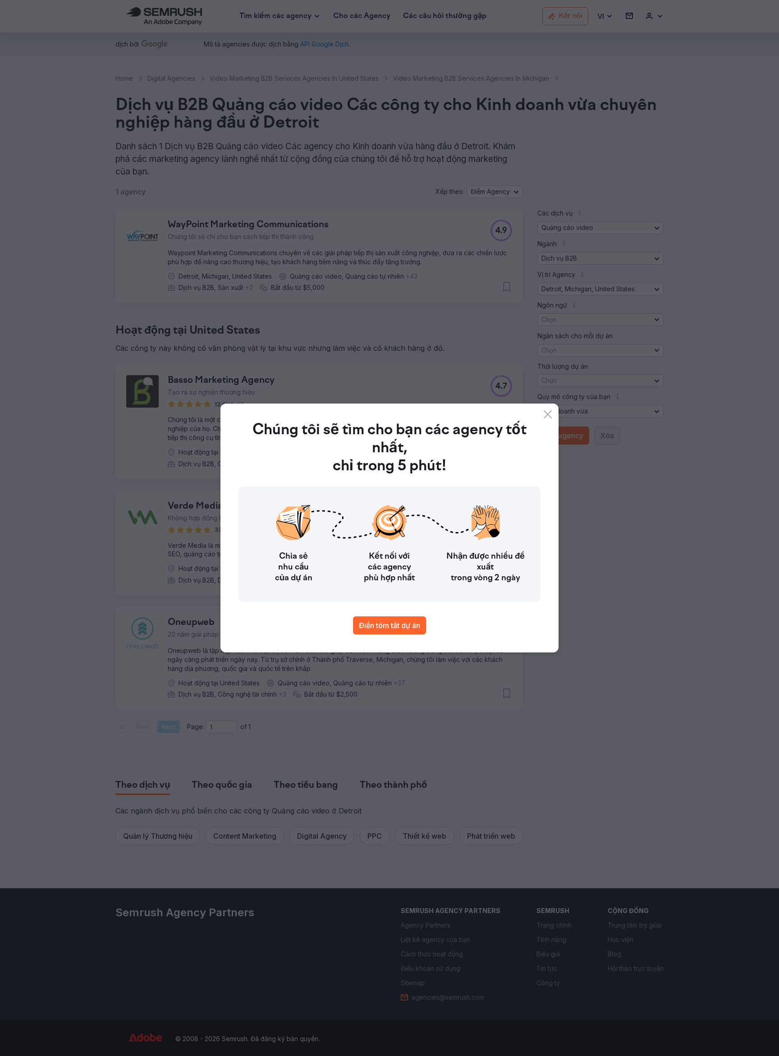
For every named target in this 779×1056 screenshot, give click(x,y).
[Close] (548, 414)
